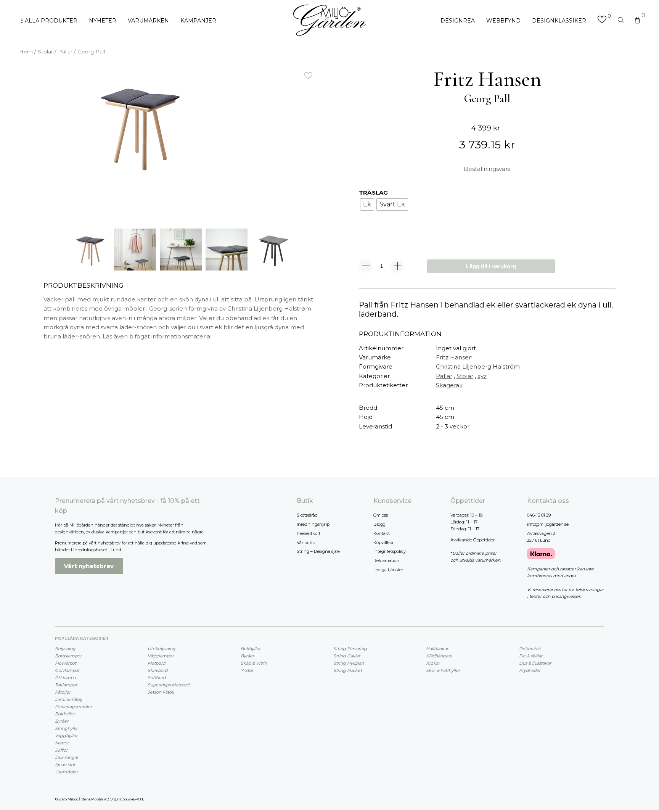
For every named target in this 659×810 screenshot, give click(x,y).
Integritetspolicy (389, 551)
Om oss (380, 515)
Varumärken (148, 20)
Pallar (65, 51)
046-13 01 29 (539, 515)
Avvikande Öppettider (472, 540)
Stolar (45, 51)
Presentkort (308, 533)
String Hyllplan (348, 663)
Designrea (457, 20)
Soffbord (157, 677)
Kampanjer (198, 20)
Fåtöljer (63, 692)
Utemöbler (66, 772)
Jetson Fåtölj (161, 692)
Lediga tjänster (388, 569)
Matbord (156, 663)
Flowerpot (65, 663)
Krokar (433, 663)
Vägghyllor (66, 735)
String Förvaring (350, 648)
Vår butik (306, 542)
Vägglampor (161, 656)
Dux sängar (66, 757)
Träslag (373, 192)
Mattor (62, 743)
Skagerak (449, 385)
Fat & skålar (530, 656)
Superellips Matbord (168, 685)
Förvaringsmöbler (73, 706)
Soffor (61, 750)
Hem (26, 51)
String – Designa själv (318, 551)
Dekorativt (530, 648)
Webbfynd (503, 20)
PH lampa (65, 677)
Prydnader (529, 670)
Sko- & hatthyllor (443, 670)
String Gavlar (346, 656)
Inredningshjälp (313, 524)
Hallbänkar (437, 648)
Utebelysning (161, 648)
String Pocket (347, 670)
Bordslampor (68, 656)
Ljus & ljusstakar (535, 663)
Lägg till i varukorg (491, 266)
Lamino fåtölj (68, 699)
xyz (482, 376)
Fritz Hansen (454, 357)
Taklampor (66, 685)
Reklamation (386, 560)
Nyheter (102, 20)
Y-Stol (247, 670)
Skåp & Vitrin (254, 663)
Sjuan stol (65, 764)
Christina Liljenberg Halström (478, 366)
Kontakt (381, 533)
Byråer (61, 721)
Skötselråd (307, 515)
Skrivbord (157, 670)
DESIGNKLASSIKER (559, 20)
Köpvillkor (383, 542)
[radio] (367, 204)
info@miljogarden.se (548, 524)
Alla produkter (51, 20)
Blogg (379, 524)
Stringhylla (66, 728)
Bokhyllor (65, 714)
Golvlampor (67, 670)
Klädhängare (439, 656)
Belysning (65, 648)
